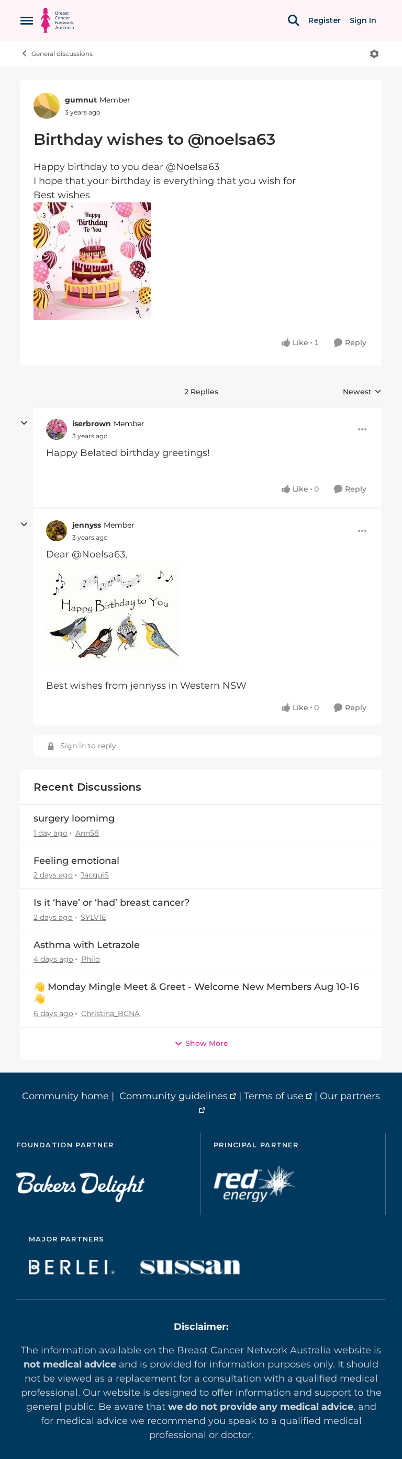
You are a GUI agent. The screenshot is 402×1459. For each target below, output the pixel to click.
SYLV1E (93, 917)
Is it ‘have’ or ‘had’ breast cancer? (111, 902)
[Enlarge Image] (201, 261)
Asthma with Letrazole (87, 945)
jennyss (86, 525)
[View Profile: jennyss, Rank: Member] (56, 530)
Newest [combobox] (362, 392)
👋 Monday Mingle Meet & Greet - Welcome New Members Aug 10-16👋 (196, 993)
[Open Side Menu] (26, 20)
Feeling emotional (76, 861)
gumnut (81, 100)
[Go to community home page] (57, 20)
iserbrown (91, 423)
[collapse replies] (24, 423)
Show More (206, 1043)
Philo (90, 959)
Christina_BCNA (110, 1013)
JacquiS (95, 875)
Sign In (363, 20)
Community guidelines (173, 1096)
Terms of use (274, 1096)
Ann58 (87, 833)
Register (324, 20)
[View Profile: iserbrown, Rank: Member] (56, 429)
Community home (65, 1096)
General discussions (62, 54)
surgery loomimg (74, 818)
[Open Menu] (374, 54)
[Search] (293, 20)
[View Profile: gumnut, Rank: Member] (47, 106)
